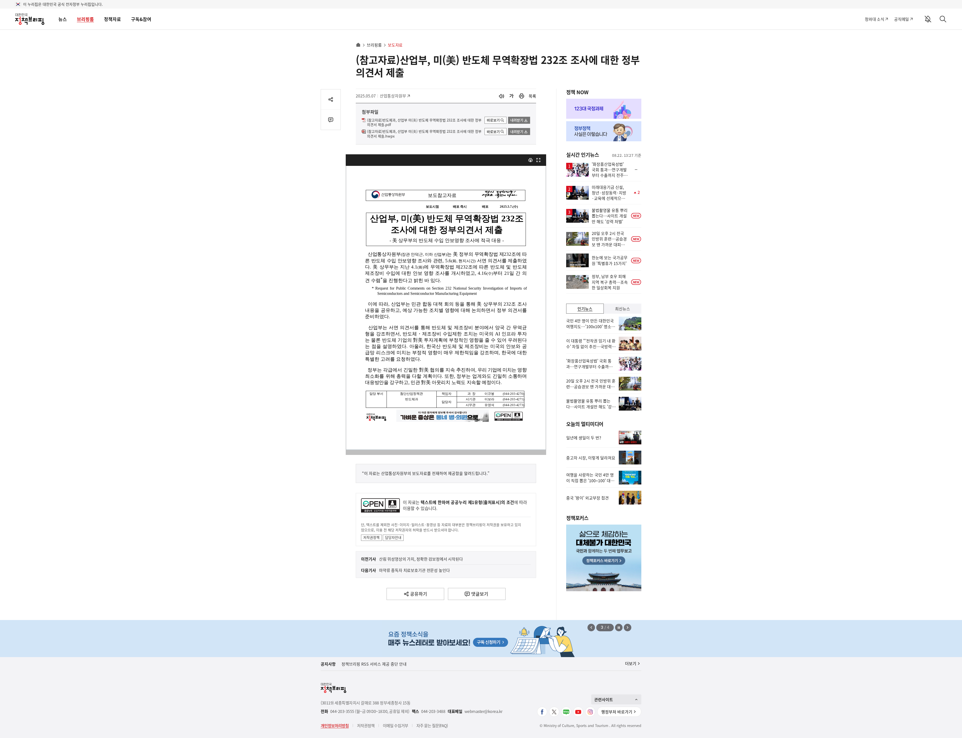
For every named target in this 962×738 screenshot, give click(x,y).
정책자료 (112, 19)
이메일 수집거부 (395, 725)
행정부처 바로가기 (616, 712)
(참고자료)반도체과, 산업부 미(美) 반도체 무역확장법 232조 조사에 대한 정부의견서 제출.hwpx (424, 133)
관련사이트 (603, 699)
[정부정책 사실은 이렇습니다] (603, 131)
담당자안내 (393, 537)
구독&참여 (141, 19)
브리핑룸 (85, 19)
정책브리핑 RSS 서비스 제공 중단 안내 (374, 663)
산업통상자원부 (393, 96)
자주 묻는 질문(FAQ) (432, 725)
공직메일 (901, 19)
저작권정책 (371, 537)
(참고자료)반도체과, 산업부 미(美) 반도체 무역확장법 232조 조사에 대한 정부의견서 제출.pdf (424, 122)
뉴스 (62, 19)
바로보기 (493, 119)
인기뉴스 (584, 309)
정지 (619, 627)
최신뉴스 (622, 309)
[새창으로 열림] (522, 96)
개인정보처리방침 (335, 725)
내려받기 (516, 119)
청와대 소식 (874, 19)
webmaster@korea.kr (483, 711)
